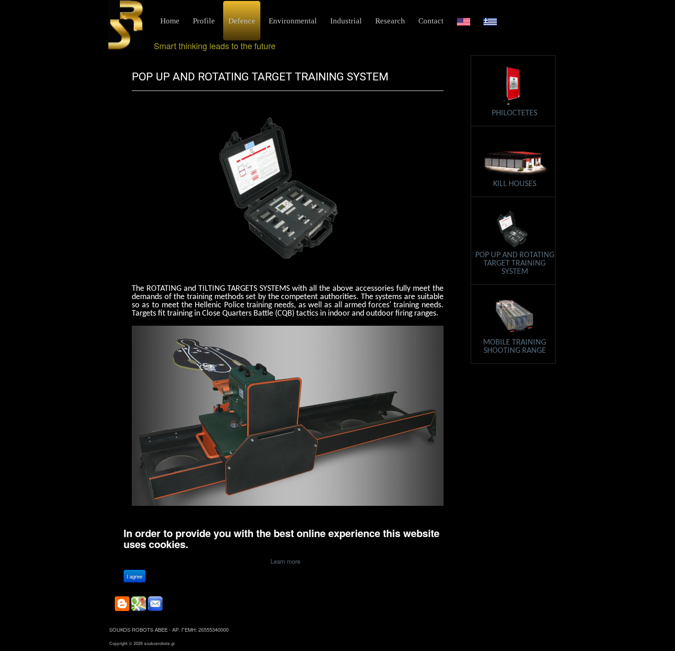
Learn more (285, 561)
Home (170, 21)
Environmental (293, 21)
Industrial (346, 21)
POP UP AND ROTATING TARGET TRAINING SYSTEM (260, 76)
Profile (204, 21)
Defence (241, 21)
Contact (431, 21)
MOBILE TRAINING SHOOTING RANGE (514, 346)
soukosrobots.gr (159, 643)
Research (390, 21)
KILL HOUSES (514, 184)
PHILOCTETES (514, 113)
